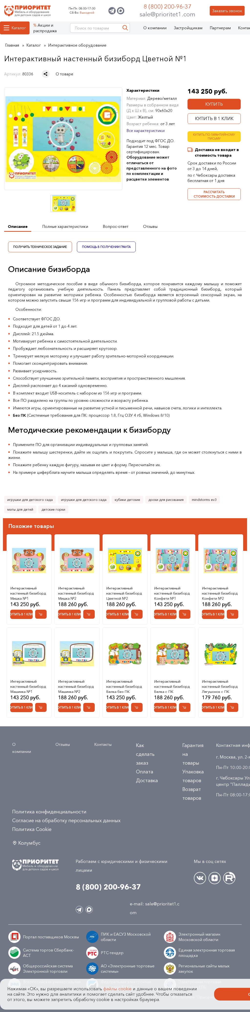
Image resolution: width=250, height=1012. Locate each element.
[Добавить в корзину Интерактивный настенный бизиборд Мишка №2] (89, 614)
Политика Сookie (32, 829)
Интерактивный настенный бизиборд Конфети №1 (172, 593)
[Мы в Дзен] (214, 878)
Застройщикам (188, 27)
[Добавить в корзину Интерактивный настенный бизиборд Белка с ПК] (184, 707)
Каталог (18, 27)
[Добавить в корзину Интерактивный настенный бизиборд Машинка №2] (89, 707)
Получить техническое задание (40, 246)
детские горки (53, 509)
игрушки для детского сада (30, 499)
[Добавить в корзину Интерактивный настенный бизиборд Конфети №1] (184, 614)
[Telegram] (112, 10)
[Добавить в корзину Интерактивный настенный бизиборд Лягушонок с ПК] (232, 707)
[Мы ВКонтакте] (200, 878)
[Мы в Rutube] (229, 878)
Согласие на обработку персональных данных (66, 820)
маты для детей (20, 509)
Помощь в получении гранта (106, 246)
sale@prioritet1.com (167, 14)
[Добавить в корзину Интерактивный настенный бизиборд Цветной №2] (137, 614)
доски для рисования (166, 499)
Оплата (144, 772)
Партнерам (220, 27)
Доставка (147, 780)
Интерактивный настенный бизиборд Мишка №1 (28, 593)
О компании (155, 27)
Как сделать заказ (145, 754)
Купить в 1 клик (214, 118)
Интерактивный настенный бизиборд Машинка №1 (28, 686)
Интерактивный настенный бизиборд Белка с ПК (172, 686)
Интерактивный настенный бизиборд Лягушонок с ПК (220, 686)
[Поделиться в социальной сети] (45, 74)
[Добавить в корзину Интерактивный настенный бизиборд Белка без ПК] (137, 707)
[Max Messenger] (120, 10)
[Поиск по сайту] (125, 27)
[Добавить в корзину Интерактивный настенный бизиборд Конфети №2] (232, 614)
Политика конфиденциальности (49, 812)
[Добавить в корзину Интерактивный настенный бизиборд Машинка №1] (41, 707)
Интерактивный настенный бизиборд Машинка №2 (76, 686)
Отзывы (62, 744)
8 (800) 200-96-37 (167, 6)
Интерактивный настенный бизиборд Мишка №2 (76, 593)
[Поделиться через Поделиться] (46, 74)
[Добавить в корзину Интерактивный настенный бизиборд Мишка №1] (41, 614)
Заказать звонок (227, 10)
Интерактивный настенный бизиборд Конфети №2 (220, 593)
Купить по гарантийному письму (214, 137)
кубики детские (127, 499)
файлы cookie (117, 989)
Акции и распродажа (45, 28)
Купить (214, 104)
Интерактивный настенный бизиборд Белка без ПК (124, 686)
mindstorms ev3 (204, 499)
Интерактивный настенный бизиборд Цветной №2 (124, 593)
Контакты (103, 744)
